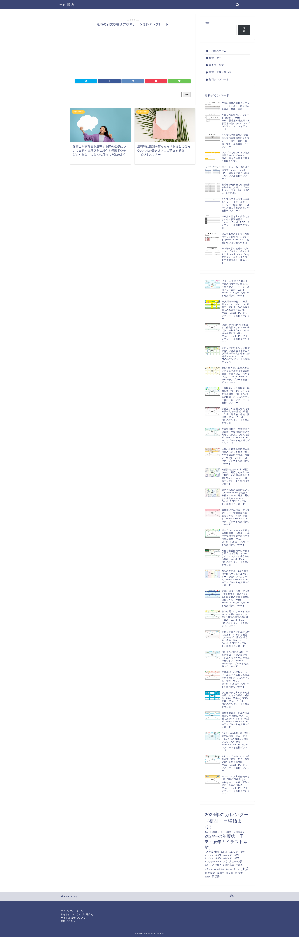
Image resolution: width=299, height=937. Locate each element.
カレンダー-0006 (213, 861)
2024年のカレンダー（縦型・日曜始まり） (226, 832)
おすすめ (160, 933)
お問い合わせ (68, 921)
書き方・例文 (216, 65)
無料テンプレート (219, 79)
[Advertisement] (54, 109)
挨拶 (245, 869)
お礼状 (224, 852)
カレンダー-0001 (237, 852)
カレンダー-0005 (231, 858)
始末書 (229, 869)
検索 (187, 94)
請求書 (239, 873)
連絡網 (207, 877)
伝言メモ (209, 869)
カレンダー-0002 (213, 855)
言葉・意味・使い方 (220, 72)
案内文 (220, 873)
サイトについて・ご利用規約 (77, 914)
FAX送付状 (212, 852)
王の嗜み (67, 5)
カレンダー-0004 (213, 858)
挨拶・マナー (216, 58)
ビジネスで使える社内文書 (220, 864)
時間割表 (210, 873)
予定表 (239, 865)
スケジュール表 (232, 861)
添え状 (229, 873)
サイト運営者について (73, 917)
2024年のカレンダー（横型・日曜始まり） (227, 821)
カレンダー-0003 (231, 855)
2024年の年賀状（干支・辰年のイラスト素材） (226, 842)
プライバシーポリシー (73, 911)
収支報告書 (219, 869)
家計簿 (237, 869)
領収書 (216, 876)
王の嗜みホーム (217, 50)
